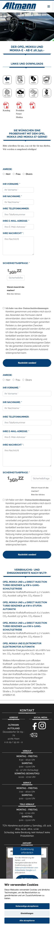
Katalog (6, 110)
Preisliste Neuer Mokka (20, 114)
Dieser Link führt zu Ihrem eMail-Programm (33, 734)
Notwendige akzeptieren (27, 906)
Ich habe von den (14, 308)
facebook (33, 725)
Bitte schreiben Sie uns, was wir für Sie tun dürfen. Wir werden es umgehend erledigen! (26, 139)
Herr (8, 174)
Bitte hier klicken (13, 294)
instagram (42, 725)
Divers (28, 174)
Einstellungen (27, 913)
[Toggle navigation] (49, 6)
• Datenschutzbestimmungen (35, 308)
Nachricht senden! (27, 363)
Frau (17, 174)
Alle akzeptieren (27, 920)
